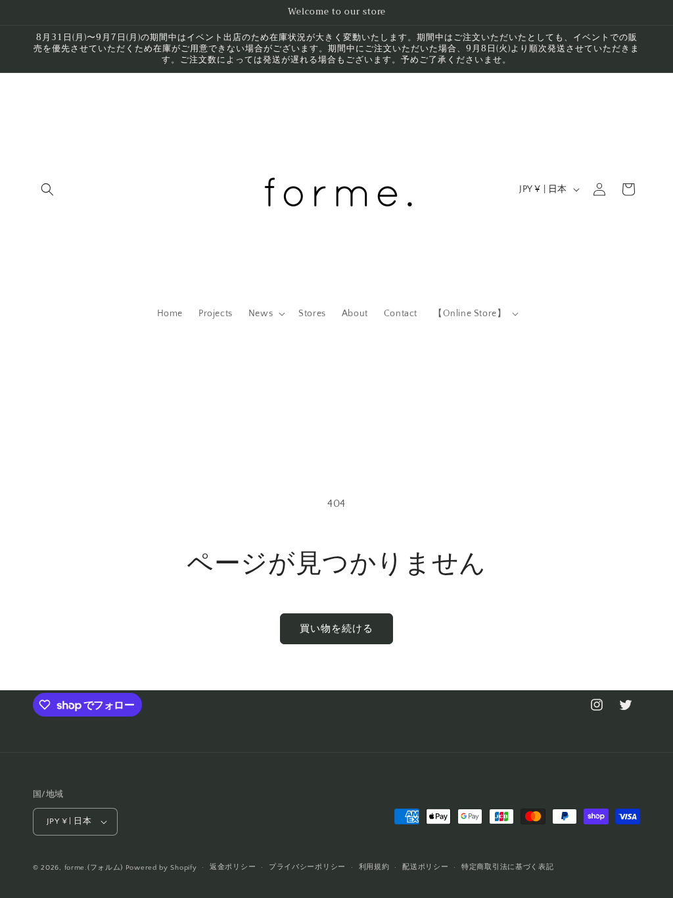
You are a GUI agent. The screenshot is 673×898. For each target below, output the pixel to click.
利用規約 (374, 867)
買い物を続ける (336, 628)
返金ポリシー (233, 867)
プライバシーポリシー (307, 867)
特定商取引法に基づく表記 (507, 867)
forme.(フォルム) (93, 868)
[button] (47, 189)
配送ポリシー (425, 867)
